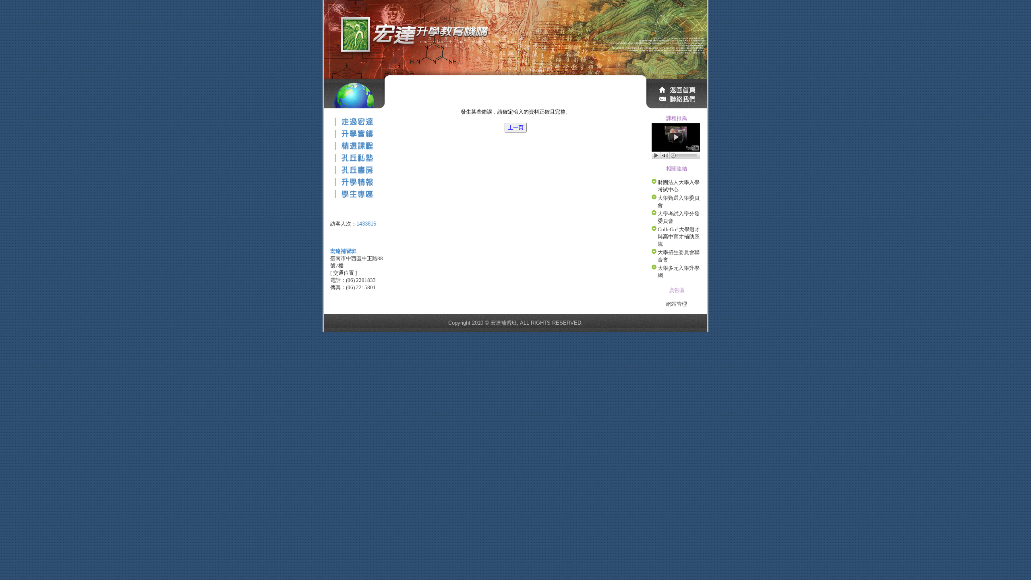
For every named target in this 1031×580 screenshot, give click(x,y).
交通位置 (343, 273)
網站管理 (676, 304)
